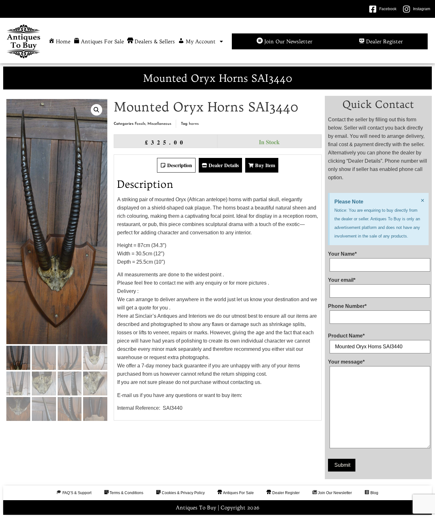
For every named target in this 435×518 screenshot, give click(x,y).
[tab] (176, 165)
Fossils (140, 124)
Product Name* (346, 335)
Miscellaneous (159, 124)
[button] (96, 110)
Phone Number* (347, 306)
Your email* (341, 280)
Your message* (346, 362)
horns (194, 124)
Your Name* (342, 254)
